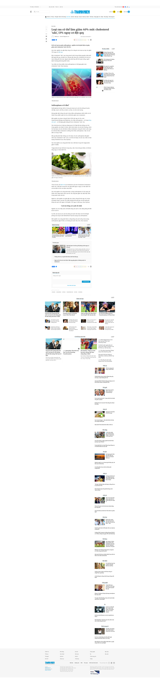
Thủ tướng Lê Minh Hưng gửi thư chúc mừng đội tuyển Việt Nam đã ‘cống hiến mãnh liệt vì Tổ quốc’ (110, 544)
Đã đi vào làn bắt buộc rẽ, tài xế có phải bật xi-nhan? (104, 616)
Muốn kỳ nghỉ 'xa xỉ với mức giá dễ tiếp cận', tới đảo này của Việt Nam (105, 463)
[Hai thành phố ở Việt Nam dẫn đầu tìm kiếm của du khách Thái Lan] (100, 457)
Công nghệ (96, 16)
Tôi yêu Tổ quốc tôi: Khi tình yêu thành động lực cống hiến (104, 507)
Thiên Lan (56, 36)
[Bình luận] (46, 36)
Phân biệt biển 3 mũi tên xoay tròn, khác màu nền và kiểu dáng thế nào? (104, 620)
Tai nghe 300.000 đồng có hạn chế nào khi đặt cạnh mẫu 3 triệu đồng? (104, 598)
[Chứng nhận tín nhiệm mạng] (94, 673)
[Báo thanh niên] (80, 11)
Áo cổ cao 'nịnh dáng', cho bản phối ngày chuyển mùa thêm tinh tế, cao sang (103, 637)
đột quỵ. (60, 52)
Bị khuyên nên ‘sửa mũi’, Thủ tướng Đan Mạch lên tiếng (104, 403)
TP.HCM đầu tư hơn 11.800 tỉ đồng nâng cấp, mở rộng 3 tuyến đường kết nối (104, 377)
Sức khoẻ (62, 654)
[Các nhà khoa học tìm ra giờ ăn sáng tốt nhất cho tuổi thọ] (100, 566)
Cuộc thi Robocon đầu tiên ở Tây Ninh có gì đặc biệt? (105, 511)
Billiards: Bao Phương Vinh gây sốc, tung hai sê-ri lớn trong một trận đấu (104, 550)
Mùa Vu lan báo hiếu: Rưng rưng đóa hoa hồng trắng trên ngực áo (110, 499)
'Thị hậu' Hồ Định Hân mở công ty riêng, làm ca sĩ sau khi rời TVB (105, 485)
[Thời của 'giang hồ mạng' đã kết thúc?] (100, 371)
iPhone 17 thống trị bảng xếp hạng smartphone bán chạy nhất (105, 594)
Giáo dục (76, 16)
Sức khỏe (68, 16)
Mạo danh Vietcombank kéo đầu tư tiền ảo (104, 424)
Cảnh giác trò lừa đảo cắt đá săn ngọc (110, 412)
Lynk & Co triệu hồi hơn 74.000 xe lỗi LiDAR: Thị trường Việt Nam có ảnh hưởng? (110, 609)
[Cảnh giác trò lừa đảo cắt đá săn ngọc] (100, 414)
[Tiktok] (127, 7)
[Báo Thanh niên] (49, 663)
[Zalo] (129, 7)
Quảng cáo (77, 662)
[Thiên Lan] (53, 36)
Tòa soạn (86, 662)
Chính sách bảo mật (93, 662)
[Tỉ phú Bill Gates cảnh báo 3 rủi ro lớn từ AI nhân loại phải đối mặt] (100, 587)
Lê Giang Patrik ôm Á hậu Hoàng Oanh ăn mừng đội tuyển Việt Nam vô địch (110, 477)
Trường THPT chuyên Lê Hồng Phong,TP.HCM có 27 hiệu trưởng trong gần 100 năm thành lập (105, 533)
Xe (99, 16)
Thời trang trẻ (111, 16)
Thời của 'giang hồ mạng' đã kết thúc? (110, 369)
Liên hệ (61, 6)
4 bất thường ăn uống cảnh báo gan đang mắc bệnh (104, 577)
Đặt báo (71, 662)
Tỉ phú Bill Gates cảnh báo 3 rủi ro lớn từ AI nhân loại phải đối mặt (110, 587)
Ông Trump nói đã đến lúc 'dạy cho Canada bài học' (110, 391)
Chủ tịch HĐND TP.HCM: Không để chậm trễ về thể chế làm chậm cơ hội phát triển (105, 381)
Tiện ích (57, 6)
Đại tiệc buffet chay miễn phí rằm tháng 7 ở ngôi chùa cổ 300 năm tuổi (110, 434)
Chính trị (48, 16)
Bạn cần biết (51, 6)
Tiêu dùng (106, 16)
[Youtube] (123, 7)
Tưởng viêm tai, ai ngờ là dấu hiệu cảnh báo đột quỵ (66, 256)
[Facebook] (125, 7)
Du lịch (80, 16)
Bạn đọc (107, 651)
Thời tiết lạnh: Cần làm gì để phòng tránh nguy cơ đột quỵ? (77, 246)
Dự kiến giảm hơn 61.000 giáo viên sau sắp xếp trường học (105, 528)
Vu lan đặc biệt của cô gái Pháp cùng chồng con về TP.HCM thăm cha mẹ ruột (105, 446)
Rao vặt (106, 654)
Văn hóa (84, 16)
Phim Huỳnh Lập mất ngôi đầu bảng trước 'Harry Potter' (104, 489)
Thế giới (56, 16)
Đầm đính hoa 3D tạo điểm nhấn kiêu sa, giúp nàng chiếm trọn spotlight (104, 642)
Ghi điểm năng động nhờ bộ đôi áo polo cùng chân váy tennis (110, 630)
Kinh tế (60, 16)
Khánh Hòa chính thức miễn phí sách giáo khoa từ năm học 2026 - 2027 (110, 521)
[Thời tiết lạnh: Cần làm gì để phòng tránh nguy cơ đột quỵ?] (59, 249)
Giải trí (87, 16)
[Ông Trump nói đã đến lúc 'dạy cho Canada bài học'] (100, 392)
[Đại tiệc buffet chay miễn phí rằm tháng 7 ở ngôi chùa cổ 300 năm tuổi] (100, 435)
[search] (42, 12)
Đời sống (64, 16)
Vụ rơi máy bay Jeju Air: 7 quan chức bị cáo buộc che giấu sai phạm (105, 399)
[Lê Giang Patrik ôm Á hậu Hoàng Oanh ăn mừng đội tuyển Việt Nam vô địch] (100, 478)
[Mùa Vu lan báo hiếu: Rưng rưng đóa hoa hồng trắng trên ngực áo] (100, 500)
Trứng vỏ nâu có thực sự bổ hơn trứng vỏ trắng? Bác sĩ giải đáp (103, 572)
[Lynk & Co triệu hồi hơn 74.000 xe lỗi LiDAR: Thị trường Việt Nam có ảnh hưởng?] (100, 609)
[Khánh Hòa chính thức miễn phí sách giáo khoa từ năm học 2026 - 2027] (100, 522)
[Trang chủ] (45, 16)
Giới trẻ (72, 16)
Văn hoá (77, 654)
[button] (46, 27)
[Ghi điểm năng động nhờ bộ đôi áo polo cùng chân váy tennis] (100, 631)
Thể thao (91, 16)
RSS (81, 662)
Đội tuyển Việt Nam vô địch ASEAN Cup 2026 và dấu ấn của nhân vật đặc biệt (105, 555)
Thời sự (52, 16)
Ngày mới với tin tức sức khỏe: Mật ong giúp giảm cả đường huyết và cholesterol (70, 261)
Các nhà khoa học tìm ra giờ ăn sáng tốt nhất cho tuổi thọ (110, 564)
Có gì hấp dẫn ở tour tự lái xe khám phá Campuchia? (103, 467)
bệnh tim (62, 184)
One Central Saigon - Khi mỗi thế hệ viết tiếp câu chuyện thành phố (104, 421)
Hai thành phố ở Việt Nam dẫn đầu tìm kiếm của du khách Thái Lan (110, 456)
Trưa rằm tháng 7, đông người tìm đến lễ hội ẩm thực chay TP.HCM (104, 441)
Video (102, 16)
